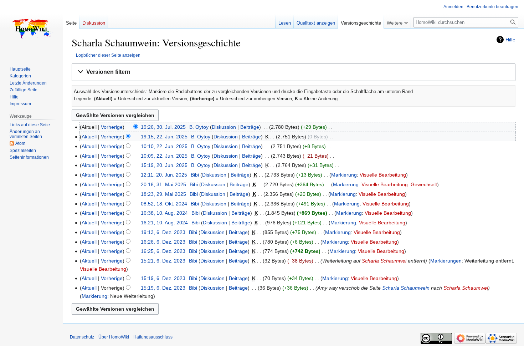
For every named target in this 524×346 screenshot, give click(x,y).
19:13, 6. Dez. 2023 (163, 232)
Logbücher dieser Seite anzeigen (108, 55)
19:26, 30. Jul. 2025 (163, 127)
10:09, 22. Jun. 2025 (164, 156)
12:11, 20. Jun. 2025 (164, 175)
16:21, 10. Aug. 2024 (164, 222)
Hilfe (510, 39)
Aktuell (89, 136)
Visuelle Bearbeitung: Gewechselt (399, 184)
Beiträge (249, 127)
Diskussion (224, 127)
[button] (293, 72)
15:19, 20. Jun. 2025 (164, 165)
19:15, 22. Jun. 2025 (164, 136)
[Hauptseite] (31, 28)
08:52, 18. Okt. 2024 (164, 204)
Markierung (344, 175)
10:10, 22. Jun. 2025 (164, 146)
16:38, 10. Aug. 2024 (164, 213)
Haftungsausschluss (153, 337)
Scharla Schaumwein (406, 288)
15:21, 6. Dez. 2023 (163, 261)
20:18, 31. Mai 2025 (163, 184)
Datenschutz (82, 337)
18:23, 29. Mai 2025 (163, 194)
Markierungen (446, 261)
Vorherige (112, 127)
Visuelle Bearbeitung (383, 175)
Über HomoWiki (113, 337)
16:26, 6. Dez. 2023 (163, 242)
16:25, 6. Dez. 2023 (163, 251)
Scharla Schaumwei (384, 261)
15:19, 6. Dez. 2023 (163, 278)
